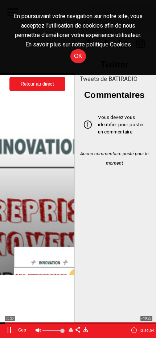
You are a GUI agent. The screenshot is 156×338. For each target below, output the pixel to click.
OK (78, 56)
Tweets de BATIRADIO (108, 78)
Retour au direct (37, 84)
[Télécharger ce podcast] (85, 330)
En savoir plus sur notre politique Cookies (78, 44)
